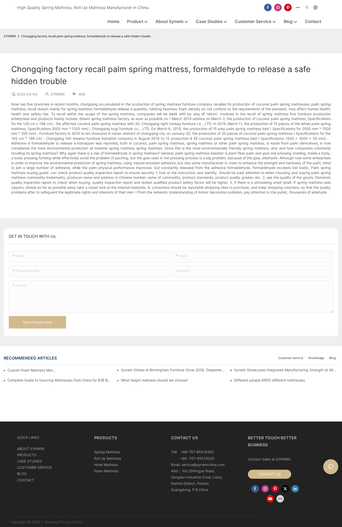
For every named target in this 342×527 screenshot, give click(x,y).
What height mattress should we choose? (154, 380)
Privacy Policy (70, 522)
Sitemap (51, 522)
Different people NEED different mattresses (269, 380)
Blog (332, 358)
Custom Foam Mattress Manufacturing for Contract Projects (33, 370)
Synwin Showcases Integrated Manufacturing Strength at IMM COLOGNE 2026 (286, 370)
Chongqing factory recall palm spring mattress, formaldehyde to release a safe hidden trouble (86, 36)
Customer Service (290, 358)
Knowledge (316, 358)
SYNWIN (10, 36)
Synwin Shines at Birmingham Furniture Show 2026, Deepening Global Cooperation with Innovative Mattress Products (173, 370)
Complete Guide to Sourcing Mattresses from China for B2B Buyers (60, 380)
